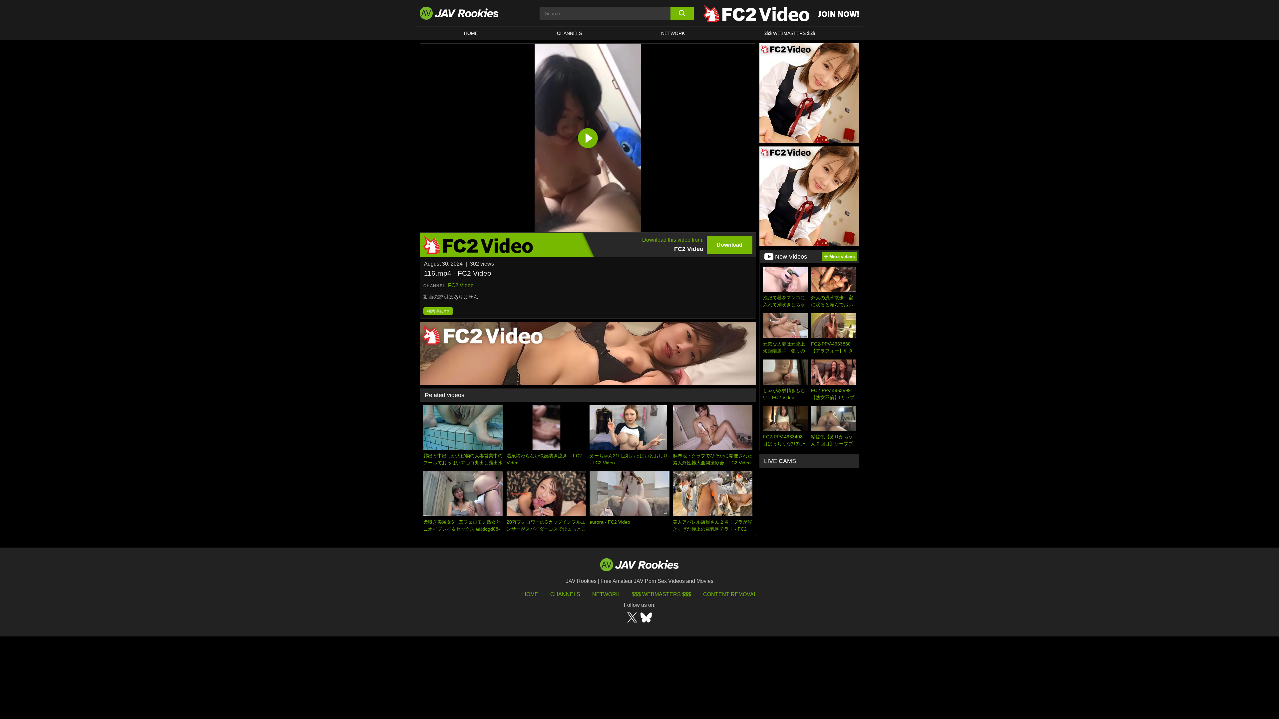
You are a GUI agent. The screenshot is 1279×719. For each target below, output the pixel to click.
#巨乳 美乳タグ (438, 311)
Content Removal (730, 594)
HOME (471, 33)
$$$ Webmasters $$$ (661, 594)
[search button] (681, 13)
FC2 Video (461, 285)
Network (673, 33)
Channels (569, 33)
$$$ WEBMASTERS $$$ (789, 33)
